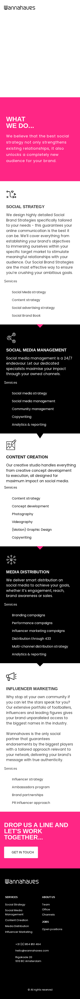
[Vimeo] (41, 973)
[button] (73, 7)
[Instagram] (31, 973)
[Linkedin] (51, 973)
